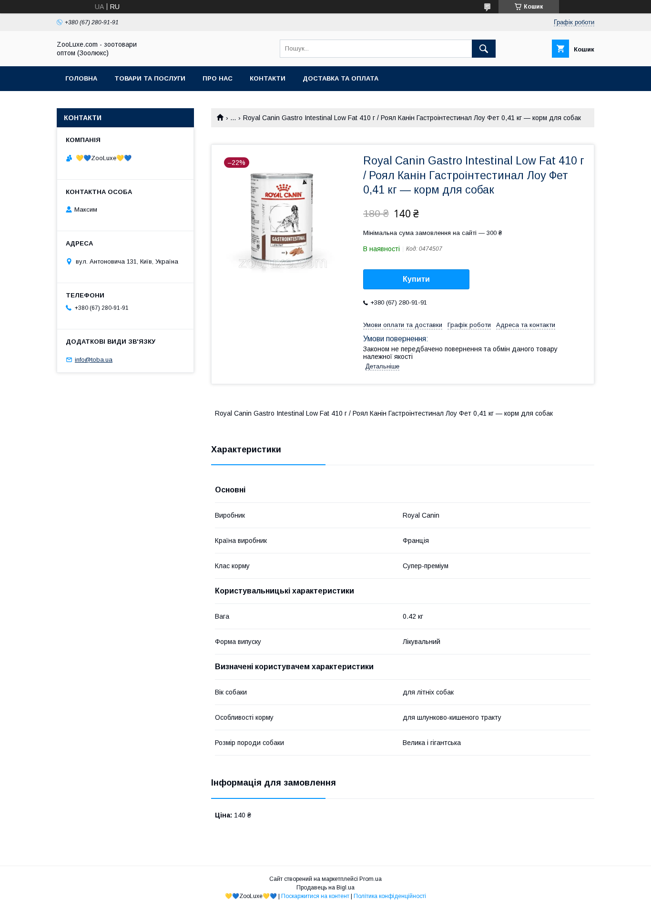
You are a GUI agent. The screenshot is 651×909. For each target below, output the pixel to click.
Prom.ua (370, 879)
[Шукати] (484, 49)
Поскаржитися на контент (315, 896)
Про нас (218, 78)
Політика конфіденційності (390, 896)
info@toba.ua (93, 359)
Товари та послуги (149, 78)
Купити (416, 279)
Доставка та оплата (340, 78)
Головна (81, 78)
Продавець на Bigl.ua (325, 887)
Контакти (267, 78)
